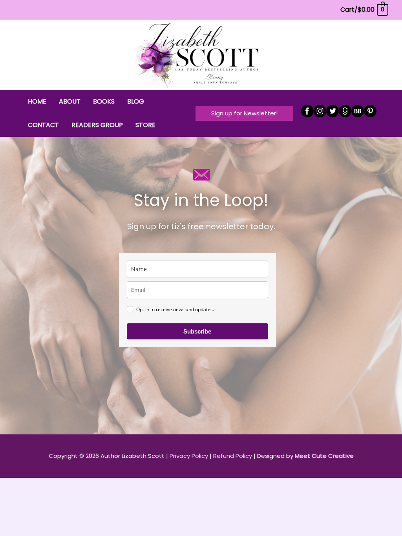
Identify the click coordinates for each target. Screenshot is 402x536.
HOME (37, 101)
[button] (244, 113)
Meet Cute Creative (324, 456)
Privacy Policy (189, 456)
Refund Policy (232, 456)
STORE (145, 124)
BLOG (135, 101)
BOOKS (104, 101)
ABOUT (69, 101)
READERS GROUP (97, 124)
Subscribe (197, 331)
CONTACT (43, 124)
